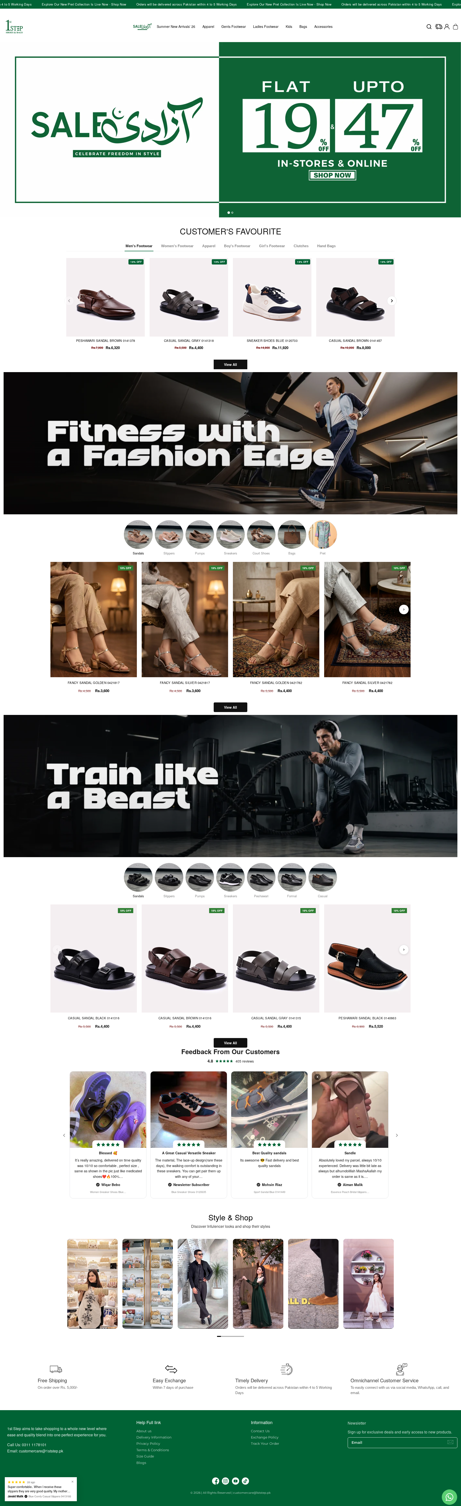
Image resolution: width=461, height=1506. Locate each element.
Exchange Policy (265, 1437)
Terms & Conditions (152, 1450)
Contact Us (260, 1431)
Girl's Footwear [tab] (272, 246)
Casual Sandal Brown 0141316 (184, 1018)
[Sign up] (450, 1442)
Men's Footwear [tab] (139, 246)
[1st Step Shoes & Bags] (230, 126)
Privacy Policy (148, 1443)
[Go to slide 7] (242, 1336)
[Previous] (69, 301)
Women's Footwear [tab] (177, 246)
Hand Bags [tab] (326, 246)
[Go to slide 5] (234, 1336)
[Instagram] (225, 1481)
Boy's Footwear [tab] (237, 246)
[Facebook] (215, 1481)
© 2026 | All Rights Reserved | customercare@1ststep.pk (230, 1492)
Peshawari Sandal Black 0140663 (367, 1018)
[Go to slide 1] (219, 1336)
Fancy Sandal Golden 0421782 (276, 683)
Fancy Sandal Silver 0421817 (185, 683)
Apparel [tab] (208, 246)
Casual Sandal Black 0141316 (93, 1018)
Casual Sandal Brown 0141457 (355, 340)
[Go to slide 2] (223, 1336)
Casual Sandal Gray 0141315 (276, 1018)
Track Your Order (265, 1443)
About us (144, 1431)
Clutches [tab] (301, 246)
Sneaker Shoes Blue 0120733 (272, 340)
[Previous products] (57, 609)
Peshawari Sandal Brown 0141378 (105, 340)
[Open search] (429, 26)
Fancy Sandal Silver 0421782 (367, 683)
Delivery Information (153, 1437)
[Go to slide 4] (230, 1336)
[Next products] (404, 609)
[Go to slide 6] (238, 1336)
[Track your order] (438, 26)
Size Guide (145, 1456)
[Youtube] (235, 1481)
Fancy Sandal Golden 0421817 (94, 683)
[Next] (392, 301)
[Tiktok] (245, 1481)
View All (230, 364)
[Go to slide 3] (227, 1336)
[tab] (229, 213)
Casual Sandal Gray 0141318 (189, 340)
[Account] (447, 26)
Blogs (141, 1463)
